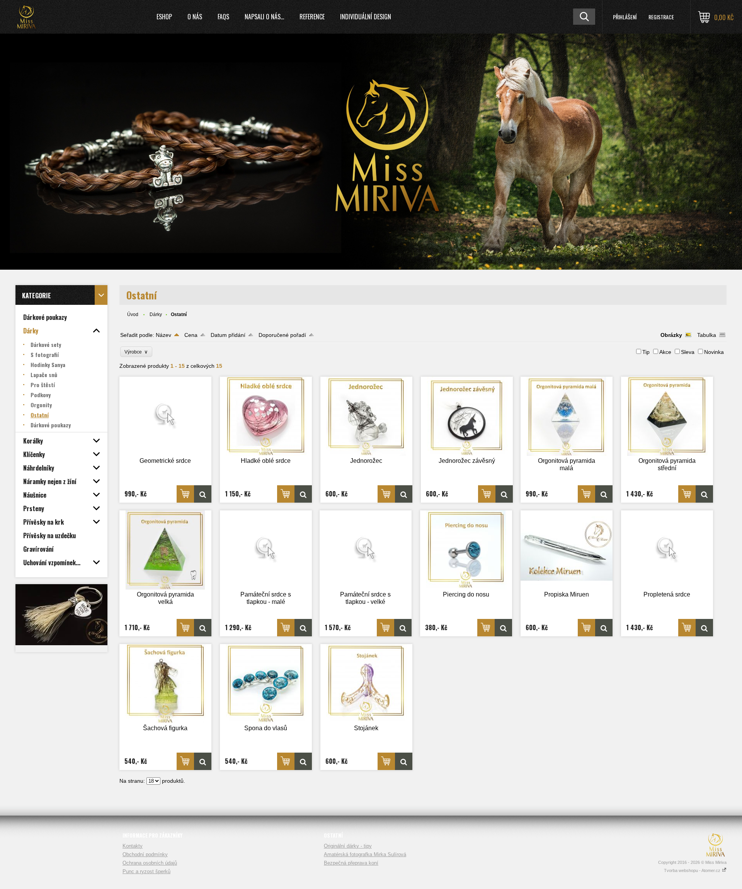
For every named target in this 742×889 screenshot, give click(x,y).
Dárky (156, 314)
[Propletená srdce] (667, 550)
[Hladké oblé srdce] (266, 416)
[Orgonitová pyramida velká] (165, 550)
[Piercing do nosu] (466, 550)
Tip (646, 352)
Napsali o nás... (264, 16)
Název (163, 335)
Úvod (132, 314)
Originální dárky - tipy (348, 846)
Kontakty (133, 846)
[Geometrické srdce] (165, 416)
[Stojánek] (366, 683)
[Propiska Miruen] (567, 550)
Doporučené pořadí (282, 335)
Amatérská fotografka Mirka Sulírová (365, 854)
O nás (194, 16)
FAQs (223, 16)
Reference (312, 16)
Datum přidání (228, 335)
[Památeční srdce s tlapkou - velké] (366, 550)
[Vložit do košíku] (185, 494)
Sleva (687, 352)
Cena (190, 335)
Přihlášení (624, 17)
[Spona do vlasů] (266, 683)
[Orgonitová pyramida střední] (667, 416)
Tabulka (706, 335)
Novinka (714, 352)
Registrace (661, 17)
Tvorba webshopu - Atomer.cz (693, 870)
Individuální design (365, 16)
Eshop (164, 16)
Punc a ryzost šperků (146, 871)
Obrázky (671, 335)
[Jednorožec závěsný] (467, 416)
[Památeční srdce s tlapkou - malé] (266, 550)
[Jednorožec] (366, 416)
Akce (665, 352)
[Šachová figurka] (165, 683)
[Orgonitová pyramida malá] (567, 416)
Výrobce (136, 352)
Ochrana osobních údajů (150, 863)
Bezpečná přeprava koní (351, 863)
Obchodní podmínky (145, 854)
